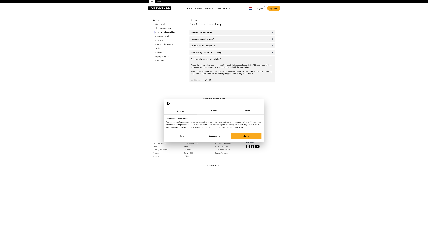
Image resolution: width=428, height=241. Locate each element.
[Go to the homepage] (159, 8)
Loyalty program (162, 56)
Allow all (246, 136)
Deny (182, 136)
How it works (160, 24)
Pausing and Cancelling (165, 32)
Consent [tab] (180, 111)
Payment (159, 40)
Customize (213, 136)
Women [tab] (159, 1)
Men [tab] (152, 1)
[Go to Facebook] (253, 146)
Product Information (164, 44)
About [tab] (247, 111)
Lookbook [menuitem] (209, 8)
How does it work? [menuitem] (194, 8)
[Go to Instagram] (248, 146)
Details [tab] (214, 111)
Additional (159, 52)
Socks (157, 48)
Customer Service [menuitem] (224, 8)
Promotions (160, 60)
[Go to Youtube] (257, 146)
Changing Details (162, 36)
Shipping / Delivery (163, 28)
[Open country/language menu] (250, 8)
